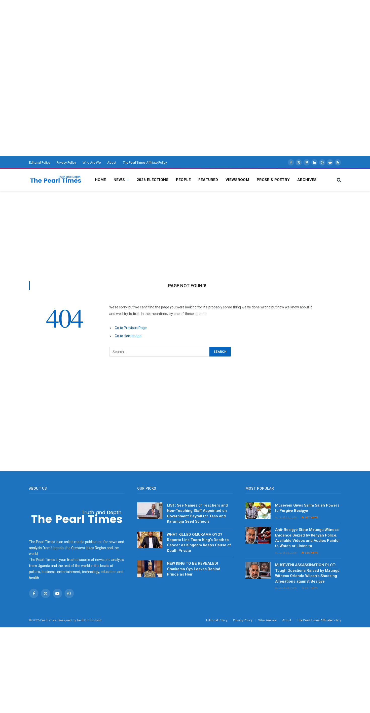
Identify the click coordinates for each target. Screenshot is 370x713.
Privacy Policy (66, 162)
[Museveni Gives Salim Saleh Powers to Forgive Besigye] (258, 510)
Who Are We (92, 162)
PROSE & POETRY (273, 179)
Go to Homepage (128, 336)
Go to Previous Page (131, 328)
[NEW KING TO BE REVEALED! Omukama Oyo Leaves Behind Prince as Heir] (149, 568)
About (111, 162)
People (183, 179)
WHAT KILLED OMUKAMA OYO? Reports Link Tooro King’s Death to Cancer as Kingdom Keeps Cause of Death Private (199, 542)
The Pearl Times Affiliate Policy (145, 162)
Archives (307, 179)
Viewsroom (237, 179)
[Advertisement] (151, 35)
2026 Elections (152, 179)
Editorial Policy (39, 162)
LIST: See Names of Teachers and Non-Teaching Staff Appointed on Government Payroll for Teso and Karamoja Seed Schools (197, 513)
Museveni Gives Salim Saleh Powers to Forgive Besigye (307, 508)
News (119, 179)
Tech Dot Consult (89, 620)
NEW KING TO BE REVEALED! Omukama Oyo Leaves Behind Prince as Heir (193, 569)
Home (100, 179)
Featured (208, 179)
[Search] (338, 180)
